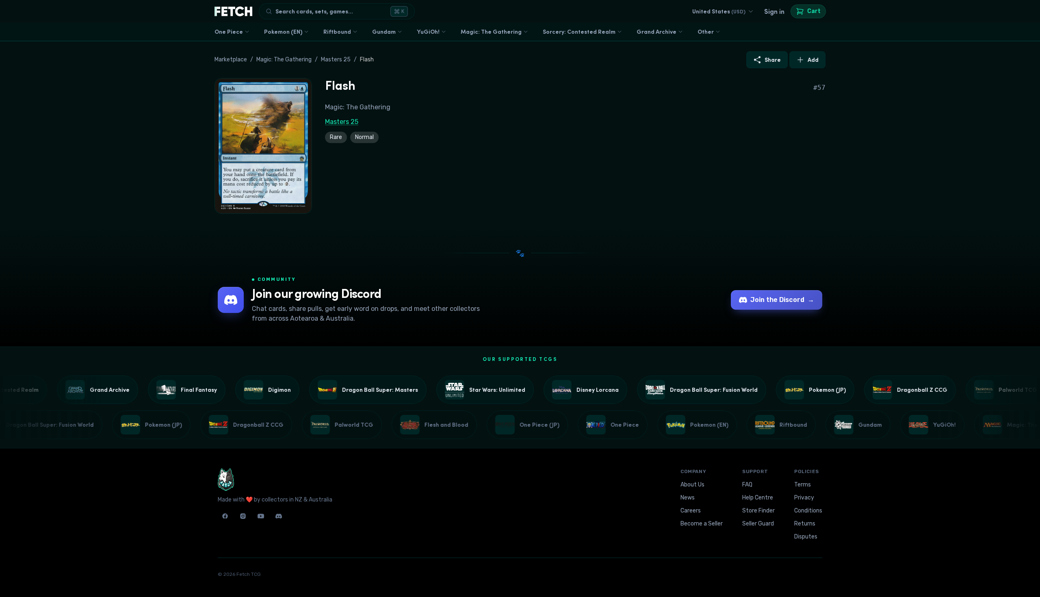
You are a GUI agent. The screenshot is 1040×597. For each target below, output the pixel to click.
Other (706, 31)
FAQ (747, 484)
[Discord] (278, 516)
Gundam (384, 31)
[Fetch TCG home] (233, 11)
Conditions (808, 510)
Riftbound (337, 31)
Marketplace (230, 59)
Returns (804, 523)
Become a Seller (701, 523)
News (687, 497)
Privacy (804, 497)
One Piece (228, 31)
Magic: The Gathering (491, 31)
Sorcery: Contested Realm (579, 31)
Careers (690, 510)
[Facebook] (225, 516)
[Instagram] (243, 516)
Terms (802, 484)
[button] (263, 146)
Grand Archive (656, 31)
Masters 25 (336, 59)
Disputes (805, 536)
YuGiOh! (428, 31)
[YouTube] (261, 516)
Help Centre (757, 497)
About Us (692, 484)
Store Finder (758, 510)
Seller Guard (758, 523)
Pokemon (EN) (283, 31)
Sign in (774, 11)
